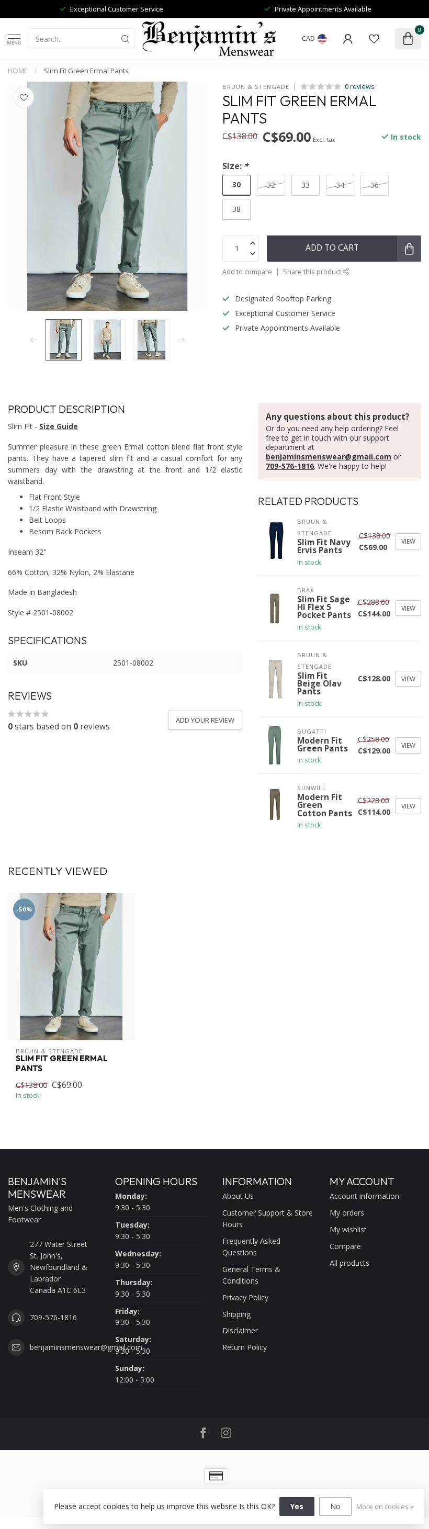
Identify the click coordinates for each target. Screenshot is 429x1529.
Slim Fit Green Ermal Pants (86, 70)
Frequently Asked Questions (251, 1246)
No (335, 1506)
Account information (364, 1196)
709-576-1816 (290, 466)
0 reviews (360, 86)
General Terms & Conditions (251, 1275)
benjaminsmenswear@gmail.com (328, 457)
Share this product (313, 271)
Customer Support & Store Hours (267, 1218)
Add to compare (247, 271)
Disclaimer (240, 1330)
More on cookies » (384, 1506)
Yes (296, 1506)
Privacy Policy (245, 1297)
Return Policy (244, 1347)
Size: (235, 166)
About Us (238, 1196)
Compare (345, 1246)
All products (349, 1263)
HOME (18, 70)
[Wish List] (374, 38)
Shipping (236, 1314)
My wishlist (348, 1229)
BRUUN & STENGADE (255, 86)
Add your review (205, 720)
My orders (347, 1213)
